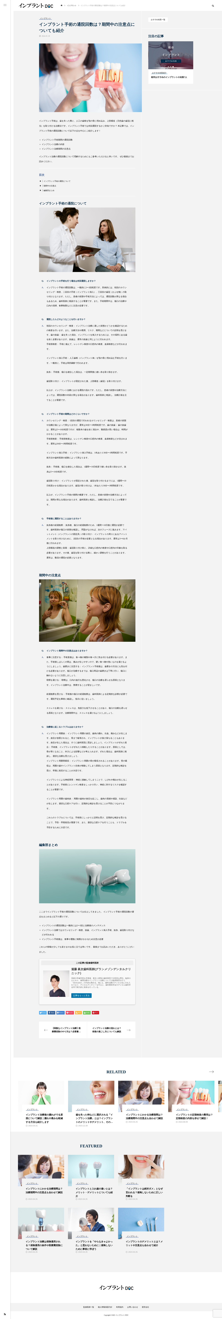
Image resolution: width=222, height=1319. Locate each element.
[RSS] (5, 1314)
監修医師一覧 (88, 1307)
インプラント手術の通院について (57, 181)
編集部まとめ (49, 190)
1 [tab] (168, 66)
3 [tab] (173, 66)
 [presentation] (211, 1072)
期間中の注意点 (50, 186)
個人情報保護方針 (105, 1307)
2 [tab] (171, 66)
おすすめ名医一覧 (158, 20)
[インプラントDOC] (36, 5)
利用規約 (119, 1307)
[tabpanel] (170, 62)
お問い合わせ (132, 1307)
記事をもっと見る (81, 995)
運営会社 (145, 1307)
